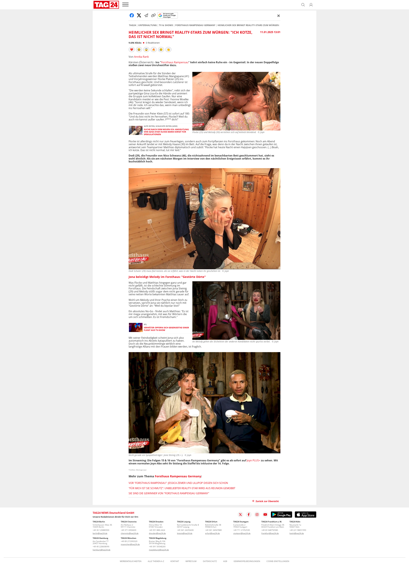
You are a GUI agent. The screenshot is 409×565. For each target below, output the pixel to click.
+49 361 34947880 (213, 530)
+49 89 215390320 (129, 541)
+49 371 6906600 (128, 530)
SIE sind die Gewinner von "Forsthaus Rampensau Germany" (169, 493)
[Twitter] (240, 514)
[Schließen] (278, 15)
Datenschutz (210, 561)
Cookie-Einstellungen (277, 561)
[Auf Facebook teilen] (132, 15)
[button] (311, 5)
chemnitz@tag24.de (130, 533)
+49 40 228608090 (101, 546)
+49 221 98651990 (297, 530)
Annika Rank (141, 56)
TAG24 (132, 25)
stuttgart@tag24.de (242, 533)
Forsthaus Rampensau (174, 62)
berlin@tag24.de (100, 533)
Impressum (191, 561)
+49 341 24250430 (185, 530)
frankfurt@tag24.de (270, 533)
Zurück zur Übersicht (267, 501)
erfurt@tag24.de (212, 533)
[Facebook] (249, 514)
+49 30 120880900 (101, 530)
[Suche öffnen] (303, 5)
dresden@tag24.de (157, 533)
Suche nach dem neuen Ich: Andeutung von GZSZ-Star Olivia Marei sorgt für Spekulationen (166, 132)
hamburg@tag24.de (101, 549)
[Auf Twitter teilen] (139, 15)
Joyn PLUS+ (253, 460)
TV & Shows (166, 25)
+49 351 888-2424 (157, 530)
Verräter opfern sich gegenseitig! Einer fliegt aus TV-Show (166, 328)
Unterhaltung (147, 25)
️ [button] (131, 49)
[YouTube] (265, 514)
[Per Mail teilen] (146, 15)
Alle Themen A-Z (156, 561)
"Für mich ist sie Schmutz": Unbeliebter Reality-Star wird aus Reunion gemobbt (182, 488)
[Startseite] (106, 5)
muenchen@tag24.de (130, 544)
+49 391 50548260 (157, 546)
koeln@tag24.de (296, 533)
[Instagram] (257, 514)
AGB (225, 561)
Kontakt (174, 561)
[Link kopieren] (153, 15)
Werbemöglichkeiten (130, 561)
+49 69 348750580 (269, 530)
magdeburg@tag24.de (159, 549)
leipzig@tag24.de (184, 533)
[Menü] (125, 4)
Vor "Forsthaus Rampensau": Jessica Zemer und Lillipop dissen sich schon (178, 483)
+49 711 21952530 (241, 530)
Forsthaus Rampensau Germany (195, 25)
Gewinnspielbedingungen (247, 561)
